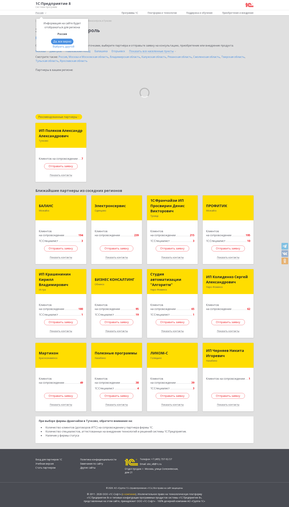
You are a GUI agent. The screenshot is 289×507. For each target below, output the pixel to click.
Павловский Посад (78, 51)
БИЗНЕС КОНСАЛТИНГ (114, 279)
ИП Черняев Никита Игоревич (225, 353)
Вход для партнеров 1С (48, 459)
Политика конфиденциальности (98, 459)
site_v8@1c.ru (154, 464)
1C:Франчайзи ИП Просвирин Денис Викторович (167, 205)
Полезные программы (116, 353)
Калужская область (153, 57)
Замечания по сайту (91, 463)
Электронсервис (110, 205)
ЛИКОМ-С (159, 353)
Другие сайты (87, 467)
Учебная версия (44, 463)
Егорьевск (118, 51)
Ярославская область (73, 61)
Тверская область (233, 57)
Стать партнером (45, 467)
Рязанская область (180, 57)
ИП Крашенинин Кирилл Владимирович (55, 279)
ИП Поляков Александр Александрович (60, 133)
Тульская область (47, 61)
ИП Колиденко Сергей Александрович (227, 279)
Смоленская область (206, 57)
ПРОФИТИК (216, 205)
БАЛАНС (46, 205)
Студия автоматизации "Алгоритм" (165, 279)
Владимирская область (125, 57)
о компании (128, 494)
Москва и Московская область (89, 57)
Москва (40, 51)
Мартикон (48, 353)
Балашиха (101, 51)
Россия (63, 57)
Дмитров (56, 51)
